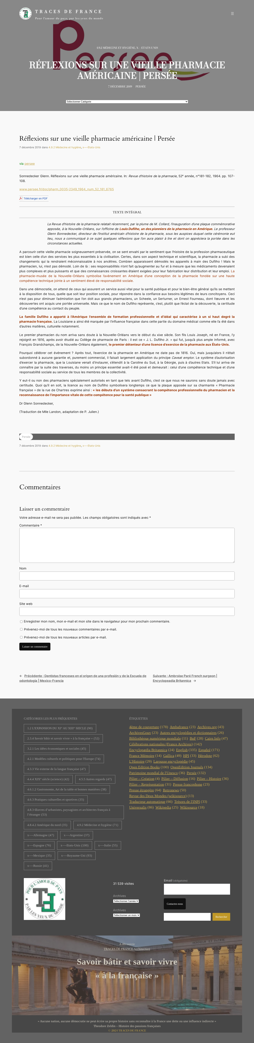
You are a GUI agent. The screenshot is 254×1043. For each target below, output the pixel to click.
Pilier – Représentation (150, 784)
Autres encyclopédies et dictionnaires (192, 733)
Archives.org (210, 727)
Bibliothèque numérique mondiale (158, 738)
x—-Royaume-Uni (76, 855)
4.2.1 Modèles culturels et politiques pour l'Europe (63, 759)
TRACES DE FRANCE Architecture (127, 949)
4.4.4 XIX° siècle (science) (48, 779)
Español (209, 750)
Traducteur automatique (151, 801)
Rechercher (221, 916)
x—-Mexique (39, 855)
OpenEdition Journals (191, 767)
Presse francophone (191, 784)
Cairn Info (216, 738)
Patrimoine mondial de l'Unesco (157, 773)
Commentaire (30, 525)
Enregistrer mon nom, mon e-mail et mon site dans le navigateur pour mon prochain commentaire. (97, 621)
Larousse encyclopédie (174, 761)
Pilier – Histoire (213, 779)
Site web (26, 604)
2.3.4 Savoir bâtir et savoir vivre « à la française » (63, 738)
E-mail (24, 586)
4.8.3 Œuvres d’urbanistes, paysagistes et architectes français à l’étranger (68, 812)
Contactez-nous (175, 903)
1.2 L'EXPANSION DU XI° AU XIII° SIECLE (60, 728)
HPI (189, 756)
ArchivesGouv (143, 733)
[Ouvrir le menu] (232, 13)
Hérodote (208, 756)
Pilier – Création (144, 779)
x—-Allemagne (40, 835)
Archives (119, 896)
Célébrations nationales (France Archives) (165, 744)
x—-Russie (38, 865)
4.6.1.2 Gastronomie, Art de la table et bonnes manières (66, 789)
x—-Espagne (39, 845)
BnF (196, 738)
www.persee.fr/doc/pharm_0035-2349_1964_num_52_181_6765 (66, 189)
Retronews (174, 790)
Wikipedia (166, 807)
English (186, 750)
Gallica (172, 756)
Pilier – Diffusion (178, 779)
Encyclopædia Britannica (151, 750)
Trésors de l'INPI (190, 801)
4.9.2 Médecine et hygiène (115, 48)
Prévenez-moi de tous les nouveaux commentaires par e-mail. (70, 629)
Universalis (141, 807)
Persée (141, 87)
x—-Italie (108, 845)
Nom (22, 568)
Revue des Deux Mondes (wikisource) (161, 796)
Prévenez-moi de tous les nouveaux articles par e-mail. (65, 637)
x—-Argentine (76, 835)
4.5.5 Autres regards (95, 779)
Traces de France (69, 12)
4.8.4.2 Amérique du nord (47, 825)
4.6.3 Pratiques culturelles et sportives (55, 799)
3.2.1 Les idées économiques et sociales (56, 748)
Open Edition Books (149, 767)
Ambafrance (183, 727)
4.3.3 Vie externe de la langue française (56, 769)
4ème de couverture (148, 727)
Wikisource (192, 807)
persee (30, 163)
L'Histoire (140, 761)
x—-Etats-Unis (147, 48)
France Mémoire (145, 756)
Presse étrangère (145, 790)
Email (176, 880)
